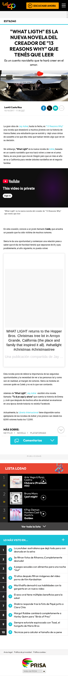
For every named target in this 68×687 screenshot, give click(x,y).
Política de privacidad (23, 652)
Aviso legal (8, 652)
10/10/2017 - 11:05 (14, 110)
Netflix (8, 432)
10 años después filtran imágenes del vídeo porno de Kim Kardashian (37, 577)
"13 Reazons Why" (54, 126)
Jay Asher (23, 126)
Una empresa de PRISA (34, 663)
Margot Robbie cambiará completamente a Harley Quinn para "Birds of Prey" (37, 615)
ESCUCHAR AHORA (44, 5)
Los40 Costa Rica (13, 107)
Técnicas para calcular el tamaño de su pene (38, 632)
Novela (21, 432)
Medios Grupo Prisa (34, 671)
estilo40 (10, 21)
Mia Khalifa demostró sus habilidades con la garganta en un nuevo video (37, 587)
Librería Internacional (28, 412)
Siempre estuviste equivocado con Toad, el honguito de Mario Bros (37, 624)
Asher (51, 149)
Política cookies (39, 652)
